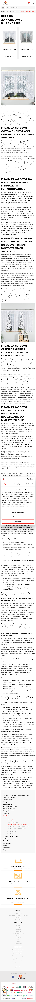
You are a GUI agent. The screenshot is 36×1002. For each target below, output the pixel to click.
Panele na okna (13, 822)
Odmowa (18, 521)
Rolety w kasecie (18, 958)
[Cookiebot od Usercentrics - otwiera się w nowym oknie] (26, 479)
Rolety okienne (8, 799)
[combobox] (20, 7)
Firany (7, 815)
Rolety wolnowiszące (18, 956)
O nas (18, 925)
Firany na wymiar (11, 833)
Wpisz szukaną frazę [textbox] (12, 7)
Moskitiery (6, 813)
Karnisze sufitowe (18, 954)
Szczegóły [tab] (17, 484)
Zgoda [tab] (6, 484)
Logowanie (18, 917)
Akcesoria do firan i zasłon (11, 836)
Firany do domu (11, 831)
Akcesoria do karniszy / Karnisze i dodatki (16, 795)
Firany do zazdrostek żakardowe (18, 826)
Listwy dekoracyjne (9, 797)
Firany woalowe (11, 818)
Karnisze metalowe (18, 952)
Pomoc (18, 935)
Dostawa (18, 929)
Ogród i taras (7, 843)
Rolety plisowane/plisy (10, 806)
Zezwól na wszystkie (18, 512)
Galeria (18, 941)
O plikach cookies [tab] (29, 484)
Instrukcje (18, 931)
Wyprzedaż (6, 847)
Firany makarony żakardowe (17, 828)
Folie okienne (7, 841)
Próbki (5, 845)
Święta (5, 850)
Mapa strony (18, 943)
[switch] (3, 995)
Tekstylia (5, 838)
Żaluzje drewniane (9, 811)
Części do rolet (7, 804)
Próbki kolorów (18, 968)
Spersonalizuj (17, 517)
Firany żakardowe (13, 820)
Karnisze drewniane (18, 950)
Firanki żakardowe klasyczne (17, 824)
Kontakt (18, 927)
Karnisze (5, 793)
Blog (18, 939)
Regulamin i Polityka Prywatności (18, 915)
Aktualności (18, 937)
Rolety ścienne (7, 802)
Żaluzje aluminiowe (9, 808)
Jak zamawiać (18, 913)
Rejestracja (18, 919)
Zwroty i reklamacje (18, 933)
